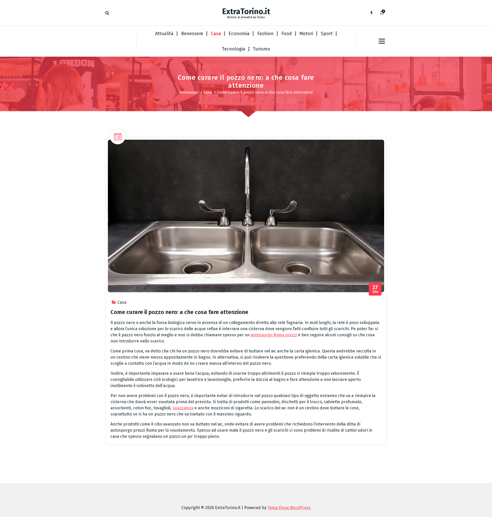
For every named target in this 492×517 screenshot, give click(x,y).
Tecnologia (233, 49)
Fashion (265, 33)
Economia (239, 33)
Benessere (192, 33)
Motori (306, 33)
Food (286, 33)
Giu (375, 289)
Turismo (261, 49)
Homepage (188, 92)
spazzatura (182, 408)
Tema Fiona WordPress (289, 507)
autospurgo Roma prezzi (274, 334)
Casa (216, 33)
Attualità (164, 33)
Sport (327, 33)
